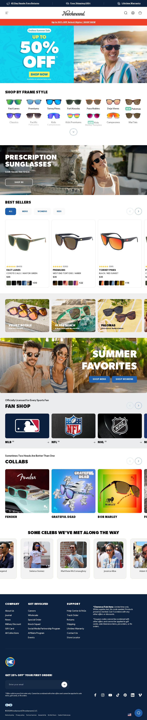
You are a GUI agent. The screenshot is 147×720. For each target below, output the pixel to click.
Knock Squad (34, 624)
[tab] (10, 211)
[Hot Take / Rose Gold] (65, 283)
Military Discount (13, 624)
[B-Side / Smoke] (29, 283)
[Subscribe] (64, 684)
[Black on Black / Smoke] (14, 283)
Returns (70, 619)
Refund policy (9, 715)
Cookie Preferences (64, 715)
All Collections (12, 633)
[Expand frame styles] (73, 132)
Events (31, 637)
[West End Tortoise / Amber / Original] (73, 242)
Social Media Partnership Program (44, 628)
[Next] (138, 211)
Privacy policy (20, 715)
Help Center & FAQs (76, 611)
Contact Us (72, 633)
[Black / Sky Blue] (111, 283)
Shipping (71, 624)
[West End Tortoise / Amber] (55, 283)
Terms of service (31, 715)
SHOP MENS (99, 379)
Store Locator (73, 637)
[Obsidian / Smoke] (19, 283)
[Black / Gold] (117, 283)
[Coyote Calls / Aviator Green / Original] (27, 242)
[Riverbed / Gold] (122, 283)
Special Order (34, 619)
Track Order (72, 615)
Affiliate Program (36, 633)
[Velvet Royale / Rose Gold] (76, 283)
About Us (9, 611)
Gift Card (9, 628)
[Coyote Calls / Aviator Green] (8, 283)
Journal (8, 615)
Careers (32, 611)
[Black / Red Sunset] (101, 283)
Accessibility (42, 715)
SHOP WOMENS (124, 379)
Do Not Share (52, 715)
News (8, 619)
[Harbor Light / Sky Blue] (24, 283)
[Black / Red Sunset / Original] (120, 242)
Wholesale (33, 615)
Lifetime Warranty (75, 628)
